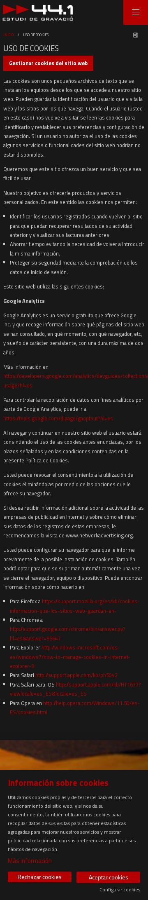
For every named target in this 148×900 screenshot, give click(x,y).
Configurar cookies (119, 889)
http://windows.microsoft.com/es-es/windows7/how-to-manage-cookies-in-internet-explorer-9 (70, 656)
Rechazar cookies (40, 876)
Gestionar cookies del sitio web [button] (48, 63)
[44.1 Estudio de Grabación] (36, 12)
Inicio (8, 35)
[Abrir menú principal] (135, 12)
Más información (30, 860)
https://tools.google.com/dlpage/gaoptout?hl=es (58, 418)
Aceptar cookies (108, 877)
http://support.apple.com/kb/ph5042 (76, 675)
